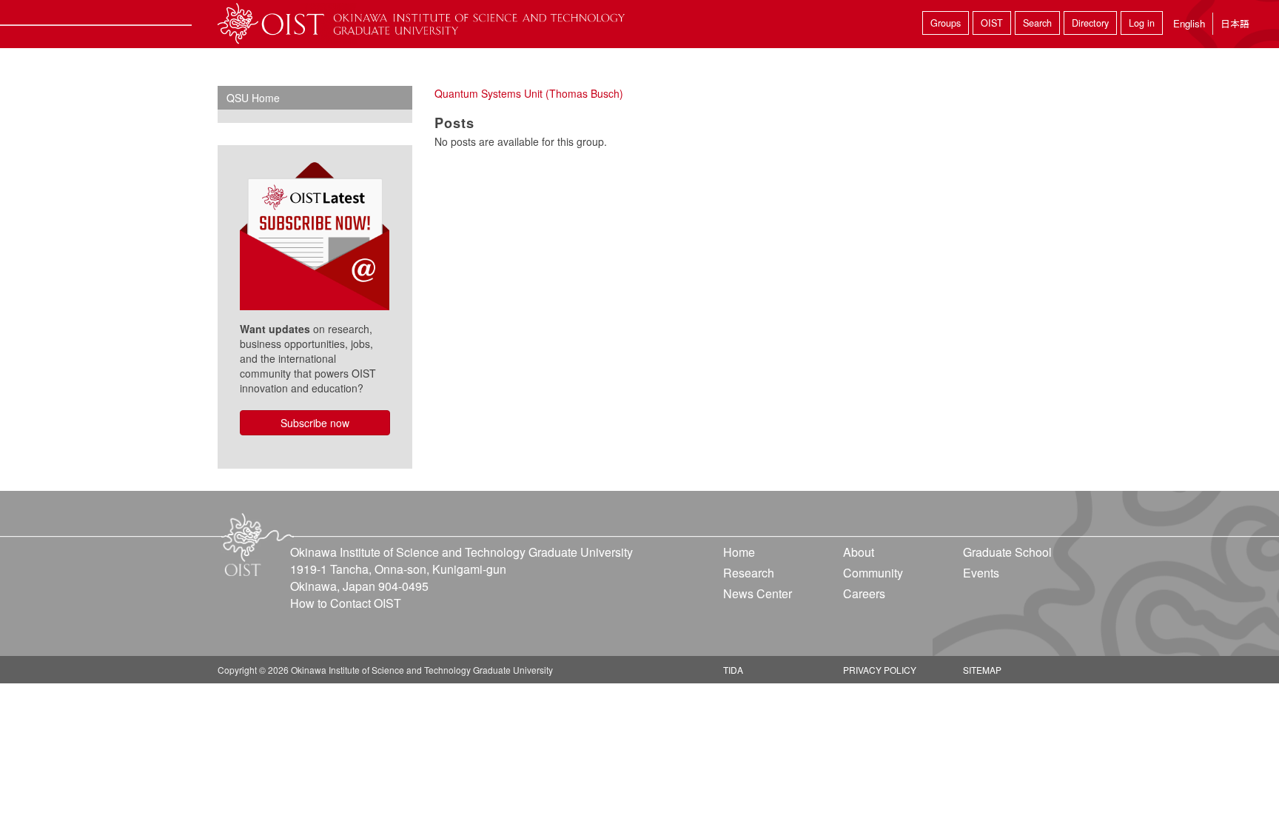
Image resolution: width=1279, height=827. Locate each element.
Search (1037, 23)
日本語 (1235, 23)
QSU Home (253, 97)
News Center (757, 593)
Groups (945, 23)
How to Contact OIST (345, 603)
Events (981, 572)
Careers (864, 593)
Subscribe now (315, 422)
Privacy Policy (879, 669)
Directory (1090, 23)
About (858, 551)
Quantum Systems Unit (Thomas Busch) (528, 93)
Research (748, 572)
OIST (992, 23)
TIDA (733, 669)
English (1189, 23)
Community (873, 572)
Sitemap (982, 669)
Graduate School (1007, 551)
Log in (1142, 23)
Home (739, 551)
